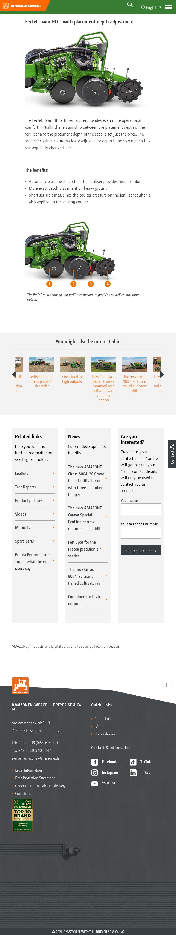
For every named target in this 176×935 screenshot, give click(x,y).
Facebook (109, 761)
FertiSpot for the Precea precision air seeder (84, 549)
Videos (20, 514)
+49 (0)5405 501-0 (43, 742)
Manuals (22, 527)
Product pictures (29, 500)
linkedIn (147, 772)
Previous (14, 374)
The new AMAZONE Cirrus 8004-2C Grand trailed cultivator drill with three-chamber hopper (86, 480)
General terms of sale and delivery (40, 785)
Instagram (109, 772)
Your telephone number (139, 524)
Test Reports (25, 487)
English (151, 7)
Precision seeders (107, 646)
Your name (129, 500)
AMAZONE (19, 646)
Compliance (24, 793)
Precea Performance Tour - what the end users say (32, 561)
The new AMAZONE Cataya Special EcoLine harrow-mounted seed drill (85, 518)
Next (162, 374)
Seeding (85, 646)
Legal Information (28, 770)
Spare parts (24, 541)
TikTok (145, 761)
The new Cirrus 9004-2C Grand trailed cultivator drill (86, 576)
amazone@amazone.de (41, 758)
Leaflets (21, 473)
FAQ (98, 726)
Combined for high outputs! (84, 600)
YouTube (108, 783)
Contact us (103, 718)
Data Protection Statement (35, 777)
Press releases (105, 734)
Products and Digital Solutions (53, 646)
